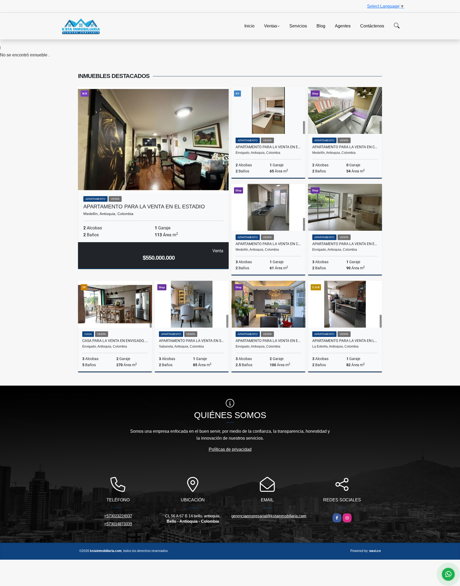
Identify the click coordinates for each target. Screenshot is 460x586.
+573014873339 (118, 524)
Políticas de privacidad (230, 449)
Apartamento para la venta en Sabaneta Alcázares (191, 341)
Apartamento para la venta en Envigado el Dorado (268, 147)
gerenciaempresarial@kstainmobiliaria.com (268, 516)
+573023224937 (118, 516)
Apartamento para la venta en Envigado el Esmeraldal (268, 341)
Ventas (270, 25)
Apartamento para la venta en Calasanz (345, 147)
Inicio (249, 25)
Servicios (298, 25)
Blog (321, 25)
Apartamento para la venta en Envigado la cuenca (345, 244)
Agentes (343, 25)
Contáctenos (372, 25)
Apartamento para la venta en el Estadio (144, 206)
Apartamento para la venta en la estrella (345, 341)
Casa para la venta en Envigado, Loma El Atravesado (115, 341)
